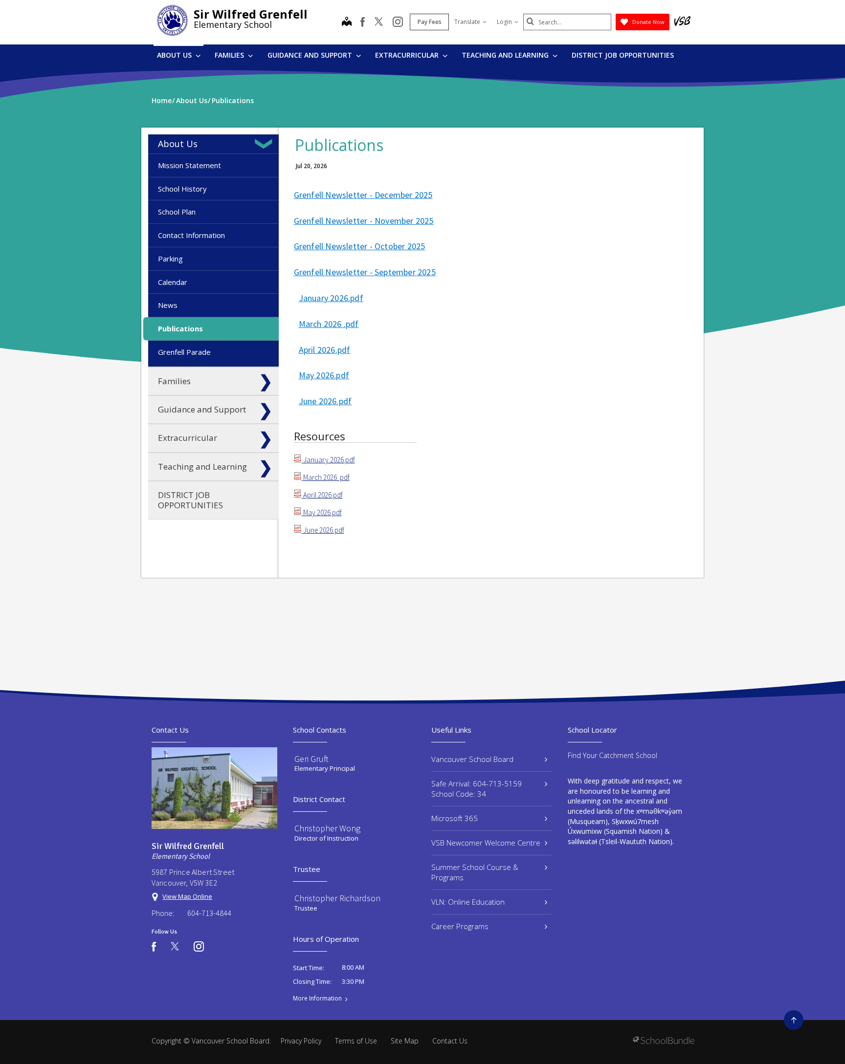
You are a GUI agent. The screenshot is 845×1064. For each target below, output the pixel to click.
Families (230, 55)
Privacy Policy (301, 1040)
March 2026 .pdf (329, 323)
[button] (265, 143)
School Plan (177, 212)
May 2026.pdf (324, 375)
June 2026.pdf (325, 401)
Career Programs (460, 926)
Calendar (172, 282)
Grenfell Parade (184, 352)
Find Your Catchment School (612, 755)
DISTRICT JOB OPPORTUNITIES (623, 55)
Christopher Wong (327, 828)
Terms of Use (356, 1040)
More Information (317, 998)
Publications (180, 328)
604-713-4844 (209, 913)
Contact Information (191, 235)
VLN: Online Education (468, 902)
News (168, 305)
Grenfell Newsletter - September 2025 (365, 272)
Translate (467, 22)
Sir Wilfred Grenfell (251, 14)
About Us (175, 55)
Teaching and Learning (506, 55)
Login (504, 22)
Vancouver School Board (472, 759)
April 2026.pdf (325, 349)
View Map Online (187, 896)
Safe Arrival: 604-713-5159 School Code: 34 (476, 789)
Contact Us (449, 1040)
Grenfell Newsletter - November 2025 (364, 220)
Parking (170, 258)
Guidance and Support (310, 55)
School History (182, 189)
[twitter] (379, 22)
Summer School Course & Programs (474, 872)
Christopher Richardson (337, 898)
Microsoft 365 (454, 818)
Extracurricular (408, 55)
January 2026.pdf (331, 298)
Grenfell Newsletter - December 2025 (363, 194)
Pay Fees (430, 22)
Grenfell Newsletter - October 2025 (359, 246)
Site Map (405, 1040)
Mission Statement (189, 165)
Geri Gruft (311, 758)
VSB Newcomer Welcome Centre (485, 842)
